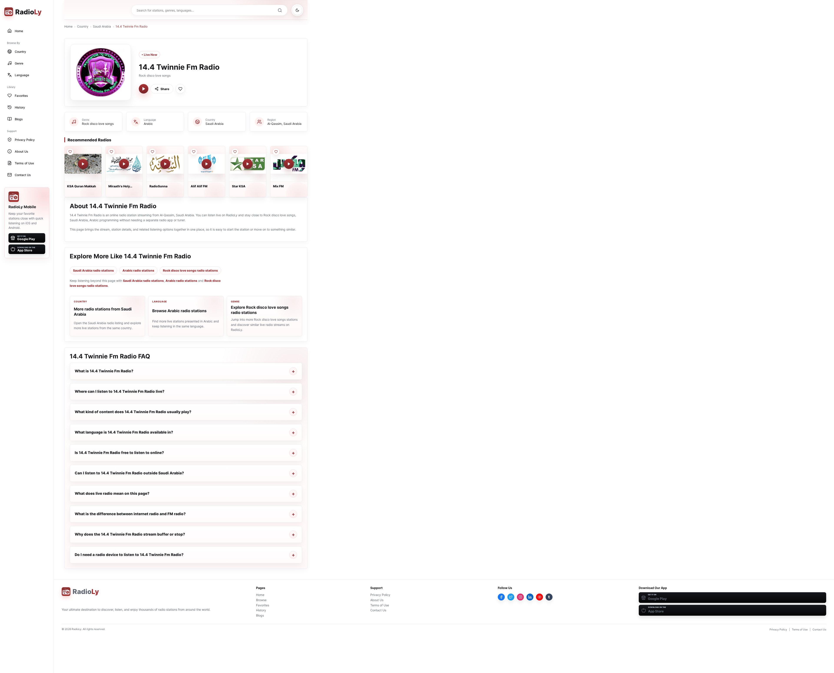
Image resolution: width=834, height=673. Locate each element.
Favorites (262, 605)
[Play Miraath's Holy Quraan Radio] (124, 164)
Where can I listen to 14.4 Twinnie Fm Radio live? (119, 391)
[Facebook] (501, 597)
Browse (261, 600)
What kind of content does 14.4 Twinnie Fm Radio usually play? (133, 412)
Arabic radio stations (138, 270)
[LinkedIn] (529, 597)
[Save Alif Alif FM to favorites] (193, 151)
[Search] (279, 10)
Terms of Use (379, 605)
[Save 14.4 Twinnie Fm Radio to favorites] (180, 89)
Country (82, 26)
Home (68, 26)
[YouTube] (539, 597)
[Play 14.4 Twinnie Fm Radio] (143, 89)
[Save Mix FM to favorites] (276, 151)
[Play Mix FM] (289, 164)
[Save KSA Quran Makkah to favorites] (70, 151)
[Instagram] (520, 597)
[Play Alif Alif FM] (207, 164)
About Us (376, 600)
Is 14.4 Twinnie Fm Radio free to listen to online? (119, 452)
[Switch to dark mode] (297, 10)
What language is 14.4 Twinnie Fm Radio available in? (124, 432)
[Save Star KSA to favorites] (235, 151)
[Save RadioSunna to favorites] (152, 151)
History (261, 610)
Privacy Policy (380, 595)
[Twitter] (510, 597)
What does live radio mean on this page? (112, 493)
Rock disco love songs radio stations (190, 270)
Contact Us (378, 610)
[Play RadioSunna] (165, 164)
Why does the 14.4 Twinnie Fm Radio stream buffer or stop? (130, 534)
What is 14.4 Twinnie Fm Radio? (104, 371)
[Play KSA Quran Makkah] (83, 164)
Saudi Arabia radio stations (93, 270)
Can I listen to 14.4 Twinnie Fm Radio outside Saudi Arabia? (129, 473)
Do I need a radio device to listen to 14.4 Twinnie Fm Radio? (129, 555)
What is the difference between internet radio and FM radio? (130, 514)
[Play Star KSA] (248, 164)
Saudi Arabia (102, 26)
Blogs (260, 615)
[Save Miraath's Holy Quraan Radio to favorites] (111, 151)
